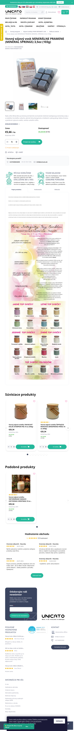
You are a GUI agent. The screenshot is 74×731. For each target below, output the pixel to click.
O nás (7, 684)
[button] (27, 454)
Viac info (60, 2)
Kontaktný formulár (60, 647)
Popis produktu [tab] (16, 189)
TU (35, 724)
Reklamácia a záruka (11, 703)
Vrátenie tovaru (9, 690)
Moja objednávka (10, 711)
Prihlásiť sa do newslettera (20, 615)
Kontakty (7, 709)
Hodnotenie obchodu (37, 534)
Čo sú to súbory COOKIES (12, 706)
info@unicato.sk (59, 637)
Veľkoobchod (12, 6)
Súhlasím (59, 721)
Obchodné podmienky (11, 693)
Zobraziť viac (37, 575)
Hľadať (42, 12)
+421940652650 (59, 640)
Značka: (13, 48)
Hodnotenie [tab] (38, 189)
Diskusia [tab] (57, 189)
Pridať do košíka (29, 142)
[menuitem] (12, 18)
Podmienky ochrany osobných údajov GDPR (14, 699)
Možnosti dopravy (10, 696)
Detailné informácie (11, 124)
